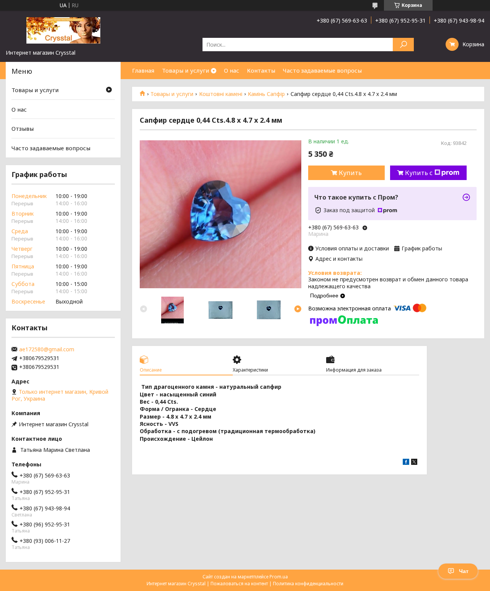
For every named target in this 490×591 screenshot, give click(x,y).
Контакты (261, 70)
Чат (464, 571)
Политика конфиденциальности (308, 583)
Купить (350, 173)
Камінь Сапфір (266, 94)
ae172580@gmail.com (46, 349)
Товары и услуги (185, 70)
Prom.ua (279, 576)
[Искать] (403, 44)
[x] (414, 462)
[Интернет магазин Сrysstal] (63, 29)
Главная (143, 70)
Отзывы (22, 128)
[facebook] (406, 462)
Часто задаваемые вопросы (322, 70)
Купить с (419, 173)
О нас (231, 70)
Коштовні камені (220, 94)
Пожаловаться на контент (239, 583)
